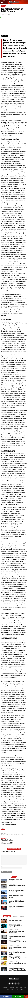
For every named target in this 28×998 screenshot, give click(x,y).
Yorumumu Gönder (6, 871)
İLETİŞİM (16, 989)
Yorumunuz (4, 853)
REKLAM (21, 989)
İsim (2, 866)
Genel (21, 987)
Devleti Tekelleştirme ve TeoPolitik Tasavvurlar (13, 834)
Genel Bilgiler (4, 987)
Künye (17, 987)
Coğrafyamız (11, 987)
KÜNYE (12, 989)
